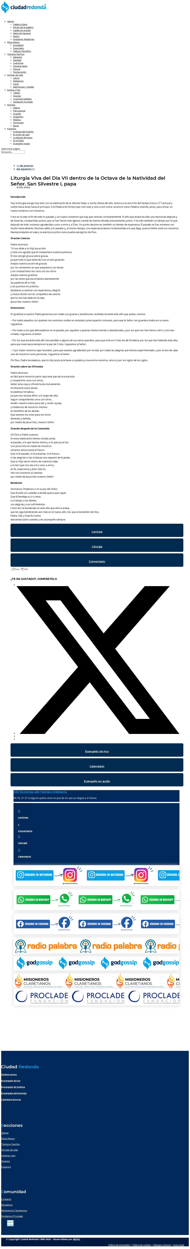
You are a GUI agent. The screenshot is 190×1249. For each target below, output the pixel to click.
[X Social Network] (97, 733)
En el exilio (18, 140)
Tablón (16, 92)
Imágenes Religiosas (23, 39)
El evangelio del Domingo (14, 1093)
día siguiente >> (25, 169)
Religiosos (18, 80)
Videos (16, 107)
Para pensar (19, 110)
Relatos (17, 119)
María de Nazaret (22, 33)
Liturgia (97, 546)
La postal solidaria (22, 98)
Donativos (7, 1205)
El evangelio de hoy (10, 1080)
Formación (18, 122)
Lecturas (23, 817)
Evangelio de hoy (97, 751)
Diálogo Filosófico (22, 51)
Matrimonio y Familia (23, 86)
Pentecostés (19, 71)
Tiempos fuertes (10, 1144)
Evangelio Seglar (21, 143)
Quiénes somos (9, 1074)
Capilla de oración (22, 30)
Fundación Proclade (23, 101)
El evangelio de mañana (13, 1087)
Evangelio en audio (97, 781)
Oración (17, 113)
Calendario (97, 766)
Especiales (18, 48)
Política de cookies (141, 1244)
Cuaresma (18, 63)
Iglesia (4, 1133)
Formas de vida (9, 1150)
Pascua (16, 68)
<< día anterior (24, 165)
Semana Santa (20, 66)
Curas (16, 83)
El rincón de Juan (21, 134)
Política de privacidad (119, 1244)
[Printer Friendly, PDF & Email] (20, 570)
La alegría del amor (23, 137)
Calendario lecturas (11, 1099)
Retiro (16, 36)
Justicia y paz (8, 1155)
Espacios (11, 128)
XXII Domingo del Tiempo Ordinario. (40, 792)
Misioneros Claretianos (14, 1210)
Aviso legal (178, 1244)
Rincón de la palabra (23, 27)
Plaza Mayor (8, 1138)
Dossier (17, 95)
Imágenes (18, 116)
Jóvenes (5, 1161)
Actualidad (18, 45)
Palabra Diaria (20, 24)
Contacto (6, 1199)
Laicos (16, 77)
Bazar (16, 125)
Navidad (17, 60)
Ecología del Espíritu (23, 131)
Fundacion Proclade (12, 1216)
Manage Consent (162, 1244)
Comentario (97, 561)
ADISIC (76, 1239)
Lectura (97, 531)
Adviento (17, 57)
